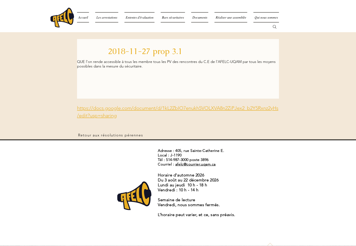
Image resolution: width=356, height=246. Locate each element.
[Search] (274, 26)
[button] (199, 17)
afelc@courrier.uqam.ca (195, 164)
